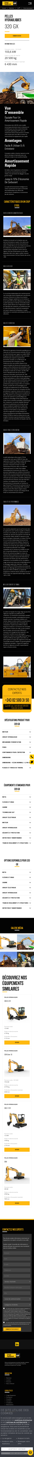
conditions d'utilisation (23, 1420)
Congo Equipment (11, 1395)
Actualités (9, 1399)
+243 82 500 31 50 (17, 700)
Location (8, 1380)
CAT (18, 8)
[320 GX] (8, 934)
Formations (9, 1397)
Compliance (9, 1403)
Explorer (17, 1042)
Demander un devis (17, 36)
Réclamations (9, 1404)
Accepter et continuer (17, 1449)
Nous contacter (10, 1383)
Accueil (4, 8)
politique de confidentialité (17, 1422)
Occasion (8, 1382)
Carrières (8, 1401)
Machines (11, 8)
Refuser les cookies (17, 1453)
